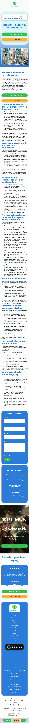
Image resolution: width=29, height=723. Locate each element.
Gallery (14, 623)
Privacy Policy (8, 698)
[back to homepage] (14, 4)
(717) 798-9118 (14, 677)
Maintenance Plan (14, 635)
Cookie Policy (8, 700)
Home (9, 16)
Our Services (14, 618)
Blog (14, 633)
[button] (23, 720)
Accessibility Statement (19, 698)
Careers (14, 638)
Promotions (14, 640)
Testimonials (14, 625)
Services (16, 16)
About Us (14, 620)
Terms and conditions (18, 700)
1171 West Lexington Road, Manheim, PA (14, 670)
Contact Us (14, 630)
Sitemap (14, 702)
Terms (14, 455)
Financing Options (14, 628)
